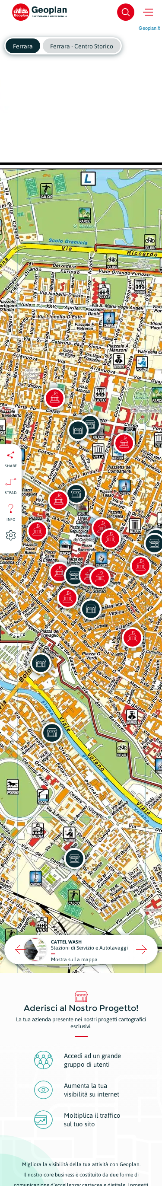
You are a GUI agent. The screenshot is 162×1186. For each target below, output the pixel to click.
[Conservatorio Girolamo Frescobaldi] (140, 566)
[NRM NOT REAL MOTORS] (40, 663)
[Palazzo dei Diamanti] (124, 443)
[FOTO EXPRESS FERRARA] (78, 430)
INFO (11, 519)
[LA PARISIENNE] (91, 609)
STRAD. (11, 492)
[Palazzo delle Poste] (58, 500)
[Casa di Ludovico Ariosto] (54, 398)
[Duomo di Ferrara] (100, 577)
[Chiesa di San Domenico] (37, 531)
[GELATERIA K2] (76, 493)
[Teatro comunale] (110, 538)
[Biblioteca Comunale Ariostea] (132, 637)
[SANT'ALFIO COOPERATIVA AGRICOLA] (74, 858)
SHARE (11, 465)
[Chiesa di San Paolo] (67, 598)
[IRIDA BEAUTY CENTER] (52, 732)
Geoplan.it (149, 27)
